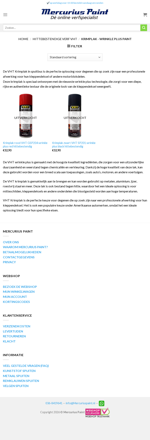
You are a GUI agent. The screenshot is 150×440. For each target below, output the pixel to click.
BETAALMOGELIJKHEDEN (22, 252)
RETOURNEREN (14, 336)
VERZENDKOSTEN (16, 326)
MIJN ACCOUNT (15, 296)
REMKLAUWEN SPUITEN (21, 381)
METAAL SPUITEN (16, 376)
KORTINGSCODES (16, 302)
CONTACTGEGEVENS (19, 257)
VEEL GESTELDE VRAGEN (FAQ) (26, 365)
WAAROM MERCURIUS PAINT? (25, 247)
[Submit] (143, 27)
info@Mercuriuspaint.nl (80, 403)
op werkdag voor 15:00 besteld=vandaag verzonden (76, 2)
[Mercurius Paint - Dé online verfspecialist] (75, 14)
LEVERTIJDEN (13, 331)
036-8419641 (54, 403)
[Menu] (5, 14)
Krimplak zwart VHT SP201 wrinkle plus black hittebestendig (74, 144)
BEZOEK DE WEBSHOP (20, 286)
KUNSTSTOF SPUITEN (19, 371)
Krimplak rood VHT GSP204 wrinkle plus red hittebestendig (25, 144)
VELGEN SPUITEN (16, 386)
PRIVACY (9, 262)
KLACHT (9, 341)
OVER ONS (11, 242)
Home (23, 39)
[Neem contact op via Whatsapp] (101, 403)
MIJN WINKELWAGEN (19, 291)
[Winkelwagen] (145, 14)
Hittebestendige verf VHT (55, 39)
